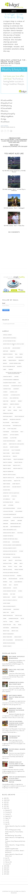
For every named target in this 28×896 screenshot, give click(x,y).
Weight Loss (15, 630)
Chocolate (6, 385)
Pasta (4, 566)
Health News (6, 453)
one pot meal (18, 560)
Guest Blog (6, 450)
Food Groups (14, 431)
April (6, 858)
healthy (15, 456)
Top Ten (5, 621)
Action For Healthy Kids (9, 340)
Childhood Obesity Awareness (11, 379)
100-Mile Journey (7, 334)
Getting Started (14, 434)
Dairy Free (5, 401)
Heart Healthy (16, 483)
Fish (4, 428)
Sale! (10, 584)
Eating (9, 410)
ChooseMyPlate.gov (16, 385)
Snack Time (6, 612)
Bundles (19, 366)
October (7, 814)
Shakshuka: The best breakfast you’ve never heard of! (16, 710)
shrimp (14, 597)
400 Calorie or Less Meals (9, 337)
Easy (4, 410)
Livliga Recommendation (9, 514)
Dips (10, 407)
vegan (19, 624)
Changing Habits (7, 376)
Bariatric (12, 351)
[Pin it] (8, 131)
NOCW (4, 560)
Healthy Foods (7, 465)
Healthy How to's (17, 468)
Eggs (20, 410)
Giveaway (5, 437)
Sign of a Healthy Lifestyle (10, 600)
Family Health (15, 422)
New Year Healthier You (9, 554)
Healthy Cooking (7, 462)
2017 (5, 806)
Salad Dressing (18, 581)
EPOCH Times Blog (19, 416)
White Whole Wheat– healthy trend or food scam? (16, 697)
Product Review (19, 569)
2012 (5, 872)
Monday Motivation (8, 535)
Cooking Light (13, 391)
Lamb (4, 505)
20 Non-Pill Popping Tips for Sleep (13, 830)
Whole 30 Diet (18, 636)
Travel (11, 621)
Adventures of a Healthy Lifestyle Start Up (13, 344)
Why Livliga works (8, 639)
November (7, 812)
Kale (14, 499)
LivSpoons (5, 520)
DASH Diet (13, 401)
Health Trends (15, 453)
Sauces (15, 587)
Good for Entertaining (9, 440)
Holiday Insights (16, 486)
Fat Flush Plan (6, 425)
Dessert (20, 401)
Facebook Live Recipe (15, 419)
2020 (5, 800)
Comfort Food (7, 388)
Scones (20, 590)
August (7, 818)
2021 (5, 798)
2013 (5, 870)
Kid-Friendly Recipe (8, 502)
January (7, 864)
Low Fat (13, 520)
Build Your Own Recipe (9, 366)
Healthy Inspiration (8, 471)
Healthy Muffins (7, 480)
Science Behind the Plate (9, 590)
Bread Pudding (12, 360)
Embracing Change (8, 413)
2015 (5, 866)
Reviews (5, 581)
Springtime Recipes (8, 615)
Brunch (5, 363)
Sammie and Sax (7, 587)
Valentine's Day (7, 624)
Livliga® (14, 5)
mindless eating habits (9, 532)
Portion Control (7, 569)
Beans (21, 354)
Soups (12, 612)
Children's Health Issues (9, 382)
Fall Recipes (6, 422)
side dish (20, 597)
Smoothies (16, 609)
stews (4, 618)
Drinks (19, 407)
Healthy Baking (7, 459)
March (7, 860)
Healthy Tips (17, 480)
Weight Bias (6, 630)
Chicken (16, 376)
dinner (5, 407)
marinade (5, 523)
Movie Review (15, 541)
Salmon (16, 584)
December (7, 810)
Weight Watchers (7, 636)
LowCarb (19, 520)
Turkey (17, 621)
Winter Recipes (19, 639)
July (6, 820)
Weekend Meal (14, 627)
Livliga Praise (18, 511)
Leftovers (10, 505)
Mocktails (20, 532)
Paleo (21, 563)
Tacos (22, 618)
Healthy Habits (7, 468)
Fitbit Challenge (12, 428)
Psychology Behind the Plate (10, 572)
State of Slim (18, 615)
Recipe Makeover (13, 578)
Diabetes (5, 404)
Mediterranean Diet (15, 526)
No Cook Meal (6, 557)
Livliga (19, 508)
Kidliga (17, 502)
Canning (11, 369)
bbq (16, 354)
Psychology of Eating (9, 575)
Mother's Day (6, 541)
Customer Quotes (15, 394)
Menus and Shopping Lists (9, 529)
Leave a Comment (4, 125)
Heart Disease (6, 483)
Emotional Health (7, 416)
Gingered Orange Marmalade (11, 848)
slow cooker (6, 603)
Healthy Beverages (18, 459)
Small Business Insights (9, 606)
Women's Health (7, 646)
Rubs (11, 581)
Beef (4, 357)
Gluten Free (13, 437)
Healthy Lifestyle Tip (10, 127)
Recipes (21, 578)
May (6, 824)
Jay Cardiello (6, 499)
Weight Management (8, 633)
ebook (15, 410)
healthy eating (18, 462)
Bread (4, 360)
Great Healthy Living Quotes (16, 443)
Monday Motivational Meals (10, 538)
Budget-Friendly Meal (15, 363)
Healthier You (6, 456)
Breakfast (21, 360)
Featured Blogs (17, 425)
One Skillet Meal (7, 563)
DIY (14, 407)
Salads (5, 584)
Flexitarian (6, 431)
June (6, 822)
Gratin (5, 443)
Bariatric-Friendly (8, 354)
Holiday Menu (6, 489)
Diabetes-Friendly (14, 404)
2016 (5, 808)
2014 (5, 868)
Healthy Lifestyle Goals (9, 474)
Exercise (5, 419)
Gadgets (5, 434)
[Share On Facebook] (5, 131)
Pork (20, 566)
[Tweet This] (2, 131)
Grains (19, 440)
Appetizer (5, 351)
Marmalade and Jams (15, 523)
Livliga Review (6, 517)
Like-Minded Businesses (9, 508)
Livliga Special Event (18, 517)
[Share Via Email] (11, 131)
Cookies (5, 391)
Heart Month (6, 486)
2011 (5, 874)
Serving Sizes (6, 597)
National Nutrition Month (10, 551)
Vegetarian (6, 627)
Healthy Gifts (16, 465)
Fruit (22, 431)
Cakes (4, 369)
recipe (4, 578)
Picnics (10, 566)
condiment (16, 388)
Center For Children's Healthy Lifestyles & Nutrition (14, 373)
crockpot (5, 394)
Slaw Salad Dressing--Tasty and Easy (13, 835)
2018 (5, 804)
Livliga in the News (8, 511)
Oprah (15, 563)
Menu (15, 11)
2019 (5, 802)
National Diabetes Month (9, 548)
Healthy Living (20, 477)
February (7, 862)
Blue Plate (10, 357)
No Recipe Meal (16, 557)
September (7, 816)
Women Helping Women (9, 643)
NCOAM (21, 551)
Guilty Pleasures (16, 450)
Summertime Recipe (13, 618)
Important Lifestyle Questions (11, 492)
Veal (14, 624)
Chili (19, 382)
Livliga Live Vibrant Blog (14, 15)
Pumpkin (19, 575)
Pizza (15, 566)
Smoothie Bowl (7, 609)
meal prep (5, 526)
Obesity (11, 560)
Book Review (19, 357)
